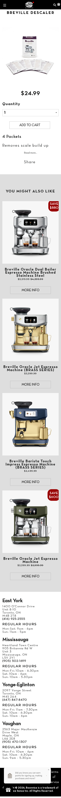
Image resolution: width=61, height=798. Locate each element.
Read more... (30, 153)
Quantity (11, 104)
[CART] (58, 5)
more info (30, 290)
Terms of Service (54, 777)
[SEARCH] (54, 4)
